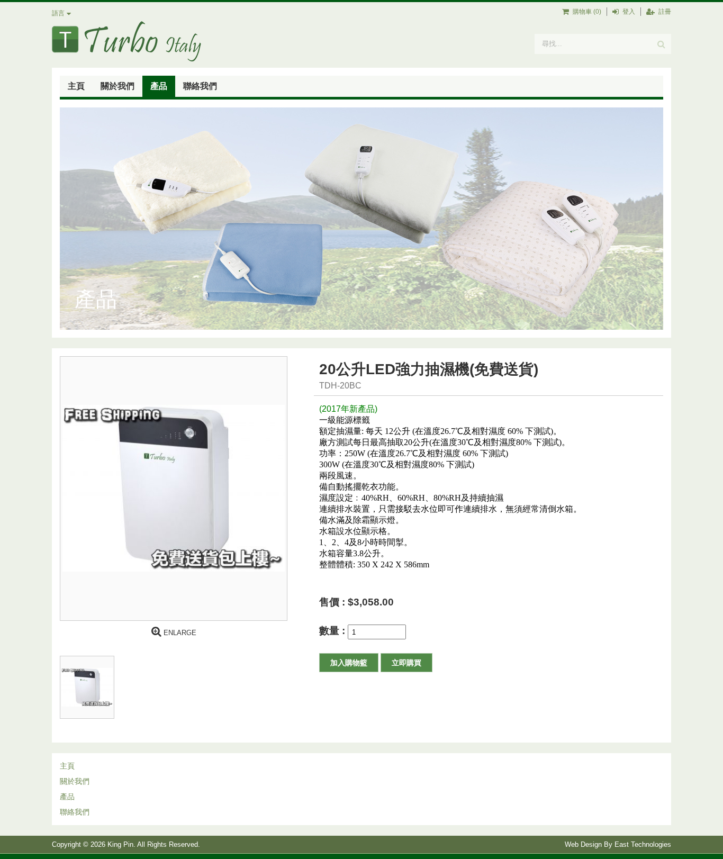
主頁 (76, 86)
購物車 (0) (586, 11)
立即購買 (406, 662)
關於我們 (117, 86)
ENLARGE (178, 633)
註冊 (664, 11)
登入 (628, 11)
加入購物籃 (348, 662)
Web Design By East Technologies (618, 844)
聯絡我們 (200, 86)
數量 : (333, 630)
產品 (158, 86)
